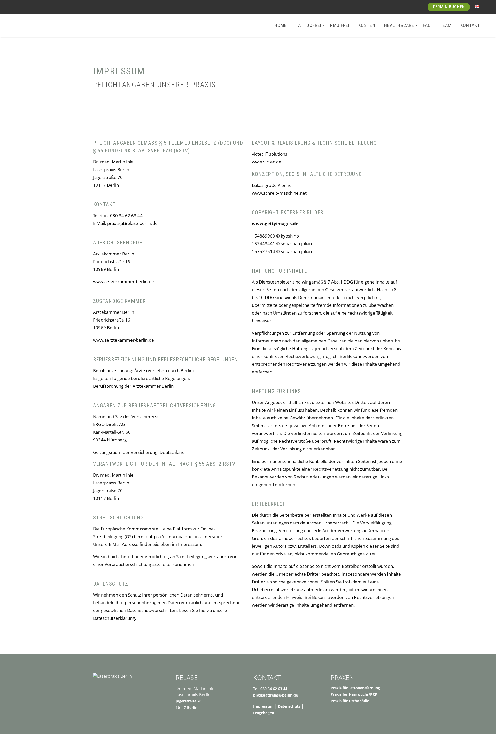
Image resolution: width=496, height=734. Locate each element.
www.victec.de (266, 162)
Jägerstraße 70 (189, 701)
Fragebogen (263, 712)
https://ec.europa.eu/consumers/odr (185, 536)
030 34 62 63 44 (126, 215)
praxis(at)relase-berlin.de (132, 223)
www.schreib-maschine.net (280, 193)
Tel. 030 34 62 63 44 (270, 688)
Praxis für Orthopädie (350, 700)
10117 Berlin (186, 707)
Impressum (263, 706)
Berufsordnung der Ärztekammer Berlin (133, 386)
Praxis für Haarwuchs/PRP (354, 694)
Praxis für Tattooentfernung (355, 687)
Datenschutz (289, 706)
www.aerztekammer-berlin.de (123, 282)
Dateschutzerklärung (114, 618)
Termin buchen (448, 6)
